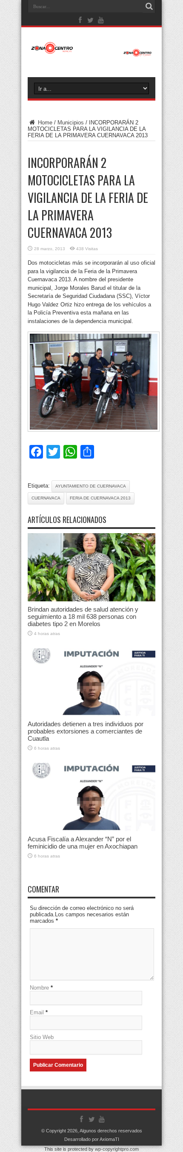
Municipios (70, 122)
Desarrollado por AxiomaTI (91, 1139)
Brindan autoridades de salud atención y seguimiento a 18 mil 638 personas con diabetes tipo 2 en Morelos (83, 616)
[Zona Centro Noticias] (91, 52)
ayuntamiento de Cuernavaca (90, 486)
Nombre (39, 988)
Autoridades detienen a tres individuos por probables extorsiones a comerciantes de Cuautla (85, 731)
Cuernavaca (45, 498)
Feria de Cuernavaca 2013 (100, 498)
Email (37, 1012)
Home (44, 122)
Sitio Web (42, 1037)
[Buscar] (149, 6)
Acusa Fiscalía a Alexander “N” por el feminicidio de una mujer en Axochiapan (82, 842)
